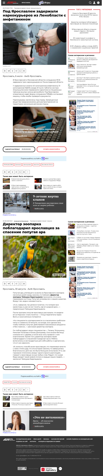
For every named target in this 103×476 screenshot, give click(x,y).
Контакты (33, 441)
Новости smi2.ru (9, 215)
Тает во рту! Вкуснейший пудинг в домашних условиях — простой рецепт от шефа (87, 226)
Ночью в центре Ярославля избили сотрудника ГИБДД (52, 179)
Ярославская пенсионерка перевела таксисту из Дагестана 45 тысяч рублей (36, 130)
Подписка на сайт (22, 441)
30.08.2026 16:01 (7, 221)
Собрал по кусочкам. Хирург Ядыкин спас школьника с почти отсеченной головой (88, 239)
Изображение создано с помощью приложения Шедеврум (21, 279)
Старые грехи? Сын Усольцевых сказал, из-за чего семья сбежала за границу (88, 92)
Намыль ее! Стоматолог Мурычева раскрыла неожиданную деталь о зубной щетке (87, 72)
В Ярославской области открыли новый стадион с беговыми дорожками (84, 31)
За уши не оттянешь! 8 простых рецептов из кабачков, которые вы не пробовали (88, 252)
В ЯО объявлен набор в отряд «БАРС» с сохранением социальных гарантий (84, 47)
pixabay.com (7, 66)
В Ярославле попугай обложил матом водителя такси (53, 403)
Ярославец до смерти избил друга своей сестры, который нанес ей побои (52, 187)
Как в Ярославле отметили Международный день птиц (52, 397)
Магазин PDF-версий (57, 439)
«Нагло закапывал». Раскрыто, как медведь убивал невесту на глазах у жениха (88, 245)
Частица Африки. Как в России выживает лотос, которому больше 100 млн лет (88, 86)
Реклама (46, 439)
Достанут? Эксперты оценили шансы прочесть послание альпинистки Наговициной (88, 79)
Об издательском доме (23, 439)
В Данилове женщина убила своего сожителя (20, 179)
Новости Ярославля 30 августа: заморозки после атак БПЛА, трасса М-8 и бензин (84, 15)
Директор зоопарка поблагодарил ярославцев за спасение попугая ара (84, 23)
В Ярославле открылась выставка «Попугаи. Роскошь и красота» (22, 403)
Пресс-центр (37, 439)
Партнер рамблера (33, 468)
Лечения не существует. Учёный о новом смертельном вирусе (87, 258)
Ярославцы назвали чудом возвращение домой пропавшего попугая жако (21, 398)
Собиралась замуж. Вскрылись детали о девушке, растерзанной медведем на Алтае (87, 59)
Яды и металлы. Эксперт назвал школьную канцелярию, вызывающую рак (86, 66)
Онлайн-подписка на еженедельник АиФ (79, 439)
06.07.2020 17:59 (7, 8)
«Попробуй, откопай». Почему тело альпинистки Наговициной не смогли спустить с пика (88, 232)
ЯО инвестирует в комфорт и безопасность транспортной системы (84, 39)
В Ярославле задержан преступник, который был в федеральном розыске (20, 187)
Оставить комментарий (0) (51, 149)
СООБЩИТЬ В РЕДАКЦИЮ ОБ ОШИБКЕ (49, 441)
